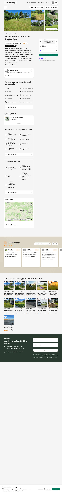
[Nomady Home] (10, 2)
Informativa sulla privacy (52, 357)
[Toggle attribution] (31, 218)
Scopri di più (19, 491)
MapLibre (19, 218)
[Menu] (54, 3)
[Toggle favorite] (5, 282)
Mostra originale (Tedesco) (10, 64)
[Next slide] (56, 243)
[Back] (5, 7)
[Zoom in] (31, 204)
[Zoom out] (31, 205)
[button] (18, 211)
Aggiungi (19, 123)
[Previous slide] (53, 243)
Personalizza (40, 489)
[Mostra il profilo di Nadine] (31, 70)
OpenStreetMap (17, 219)
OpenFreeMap (24, 218)
